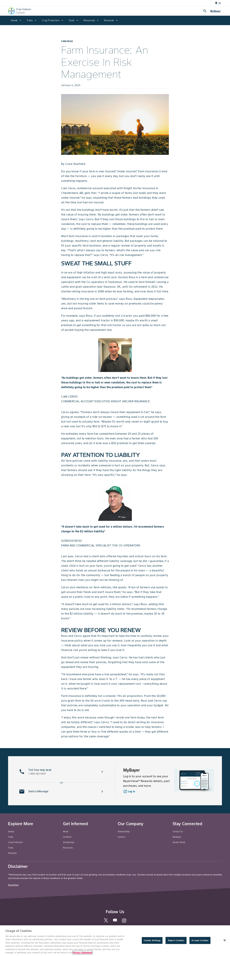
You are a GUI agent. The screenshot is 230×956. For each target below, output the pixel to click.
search (205, 11)
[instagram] (124, 922)
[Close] (224, 940)
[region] (115, 940)
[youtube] (115, 921)
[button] (61, 772)
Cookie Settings (152, 940)
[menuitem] (16, 20)
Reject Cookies (176, 940)
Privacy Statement (82, 952)
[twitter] (106, 921)
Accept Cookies (199, 940)
